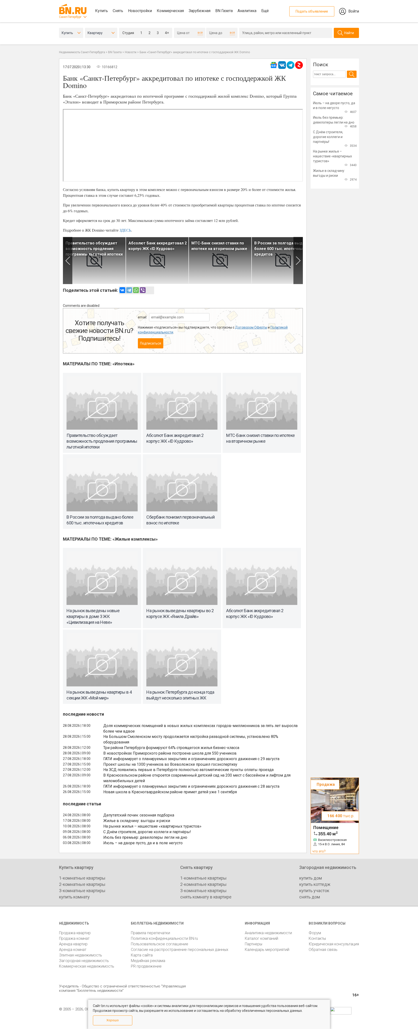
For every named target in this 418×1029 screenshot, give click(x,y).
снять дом (309, 896)
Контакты (317, 938)
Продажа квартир (75, 933)
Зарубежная (199, 10)
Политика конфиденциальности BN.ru (164, 938)
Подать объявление (312, 11)
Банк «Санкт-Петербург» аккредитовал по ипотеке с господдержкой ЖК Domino (195, 52)
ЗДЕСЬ (125, 230)
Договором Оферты (251, 327)
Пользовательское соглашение (159, 944)
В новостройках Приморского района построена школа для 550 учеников (170, 753)
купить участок (314, 890)
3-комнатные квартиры (82, 890)
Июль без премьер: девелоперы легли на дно (145, 837)
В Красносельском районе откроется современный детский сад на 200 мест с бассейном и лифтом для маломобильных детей (197, 778)
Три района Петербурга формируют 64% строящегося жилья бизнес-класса (171, 747)
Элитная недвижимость (80, 955)
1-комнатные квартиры (82, 878)
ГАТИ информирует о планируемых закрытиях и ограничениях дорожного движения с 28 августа (191, 786)
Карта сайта (142, 955)
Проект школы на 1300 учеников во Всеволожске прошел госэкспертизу (170, 764)
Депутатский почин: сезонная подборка (138, 815)
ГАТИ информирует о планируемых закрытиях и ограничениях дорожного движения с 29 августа (191, 759)
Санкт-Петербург (70, 17)
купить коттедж (314, 884)
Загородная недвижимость (84, 960)
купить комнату (74, 896)
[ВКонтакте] (122, 290)
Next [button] (298, 260)
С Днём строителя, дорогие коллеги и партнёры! (147, 832)
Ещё (265, 10)
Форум (315, 933)
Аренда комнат (72, 949)
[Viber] (143, 290)
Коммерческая (170, 10)
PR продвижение (146, 966)
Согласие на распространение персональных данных (179, 949)
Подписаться (150, 343)
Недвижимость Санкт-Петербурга (82, 52)
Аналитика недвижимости (268, 933)
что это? (319, 851)
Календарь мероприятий (267, 949)
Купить (101, 10)
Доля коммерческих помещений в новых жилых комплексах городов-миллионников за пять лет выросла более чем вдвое (200, 728)
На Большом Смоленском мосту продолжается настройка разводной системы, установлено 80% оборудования (190, 739)
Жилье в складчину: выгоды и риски (136, 820)
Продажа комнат (74, 938)
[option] (94, 260)
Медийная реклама (148, 960)
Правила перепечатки (150, 933)
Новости (130, 52)
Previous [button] (67, 260)
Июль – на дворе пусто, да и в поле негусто (143, 843)
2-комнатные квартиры (82, 884)
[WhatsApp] (136, 290)
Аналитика (247, 10)
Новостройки (140, 10)
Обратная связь (323, 949)
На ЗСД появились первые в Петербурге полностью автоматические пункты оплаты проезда (188, 769)
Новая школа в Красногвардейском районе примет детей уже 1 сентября (170, 792)
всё (200, 32)
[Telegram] (129, 290)
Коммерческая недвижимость (86, 966)
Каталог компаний (261, 938)
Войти (353, 11)
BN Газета (224, 10)
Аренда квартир (73, 944)
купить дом (310, 878)
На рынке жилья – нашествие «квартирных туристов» (152, 826)
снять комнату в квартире (205, 896)
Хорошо (112, 1020)
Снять (118, 10)
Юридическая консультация (334, 944)
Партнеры (253, 944)
